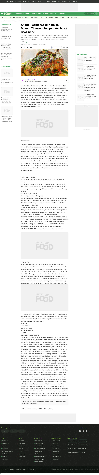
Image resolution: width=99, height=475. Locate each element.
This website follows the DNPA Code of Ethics (62, 469)
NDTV (3, 1)
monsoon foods (19, 13)
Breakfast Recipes (73, 452)
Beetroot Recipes (39, 459)
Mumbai (54, 88)
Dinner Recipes (39, 440)
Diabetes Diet (5, 443)
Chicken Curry (83, 441)
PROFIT (11, 1)
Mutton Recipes (72, 444)
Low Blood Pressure (7, 451)
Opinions (27, 17)
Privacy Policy (4, 469)
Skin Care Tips (55, 451)
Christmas (34, 86)
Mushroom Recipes (40, 448)
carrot (23, 340)
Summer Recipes (56, 440)
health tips (39, 401)
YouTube (34, 403)
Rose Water (22, 443)
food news (33, 401)
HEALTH (39, 1)
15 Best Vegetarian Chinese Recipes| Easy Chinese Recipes (90, 96)
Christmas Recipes (31, 408)
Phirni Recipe (55, 459)
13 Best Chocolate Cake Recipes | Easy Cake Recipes (89, 68)
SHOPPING (54, 1)
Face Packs (22, 453)
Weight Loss (5, 431)
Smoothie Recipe (56, 456)
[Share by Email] (63, 47)
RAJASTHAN (64, 1)
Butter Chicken (72, 448)
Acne (20, 459)
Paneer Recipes (39, 446)
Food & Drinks (43, 17)
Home (2, 20)
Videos (47, 13)
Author (25, 469)
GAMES (48, 1)
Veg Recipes (38, 438)
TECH (44, 1)
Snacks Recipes (39, 461)
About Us (12, 469)
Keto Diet (4, 446)
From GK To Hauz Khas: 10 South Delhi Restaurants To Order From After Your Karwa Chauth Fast (90, 87)
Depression (5, 448)
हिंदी (15, 1)
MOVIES (19, 1)
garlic (64, 342)
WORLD (7, 1)
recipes (47, 401)
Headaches (5, 459)
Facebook (58, 401)
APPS (59, 1)
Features (27, 13)
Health (51, 13)
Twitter (27, 403)
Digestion (4, 456)
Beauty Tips (22, 456)
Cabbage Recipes (40, 456)
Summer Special (56, 438)
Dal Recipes (38, 453)
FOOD (29, 1)
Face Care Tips (56, 453)
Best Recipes (74, 17)
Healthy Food (5, 453)
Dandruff (21, 451)
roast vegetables (30, 367)
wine (29, 354)
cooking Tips (19, 17)
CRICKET (24, 1)
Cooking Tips (13, 431)
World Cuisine (34, 17)
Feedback (18, 469)
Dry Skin (21, 448)
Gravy (50, 408)
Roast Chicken (42, 408)
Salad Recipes (39, 443)
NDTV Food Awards (60, 13)
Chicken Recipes (72, 441)
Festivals (51, 17)
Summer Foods (55, 443)
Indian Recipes (72, 438)
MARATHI (75, 1)
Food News (12, 17)
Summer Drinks (55, 446)
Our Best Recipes (82, 54)
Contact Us (31, 469)
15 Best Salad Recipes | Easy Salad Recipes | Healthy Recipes (90, 77)
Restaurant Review (60, 17)
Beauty (20, 438)
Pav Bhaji (82, 452)
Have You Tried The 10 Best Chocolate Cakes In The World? (90, 59)
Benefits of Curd (56, 448)
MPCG (70, 1)
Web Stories (41, 13)
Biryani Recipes (83, 444)
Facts (67, 17)
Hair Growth (22, 446)
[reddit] (30, 47)
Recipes (33, 13)
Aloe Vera (21, 440)
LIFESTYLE (34, 1)
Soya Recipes (38, 451)
